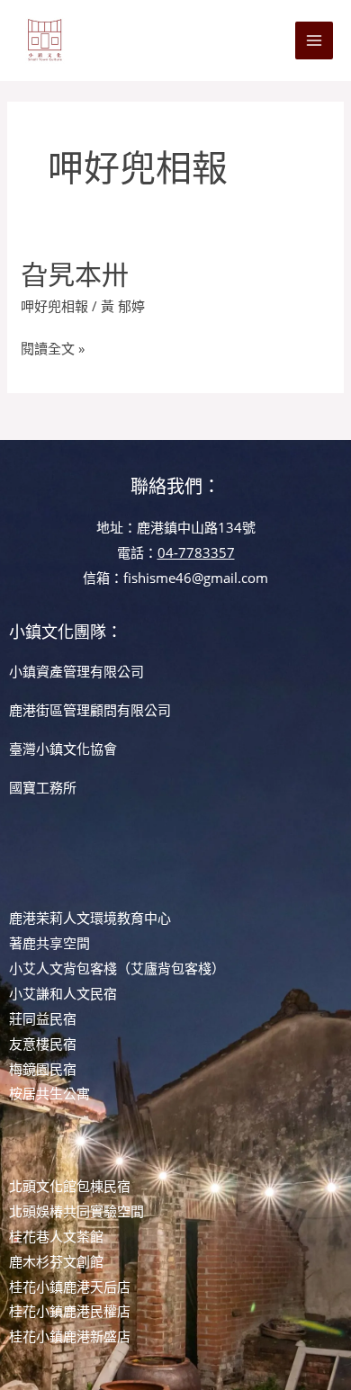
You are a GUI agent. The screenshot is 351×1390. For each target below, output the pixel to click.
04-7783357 (196, 552)
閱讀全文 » (53, 346)
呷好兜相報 (54, 306)
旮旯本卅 (75, 274)
